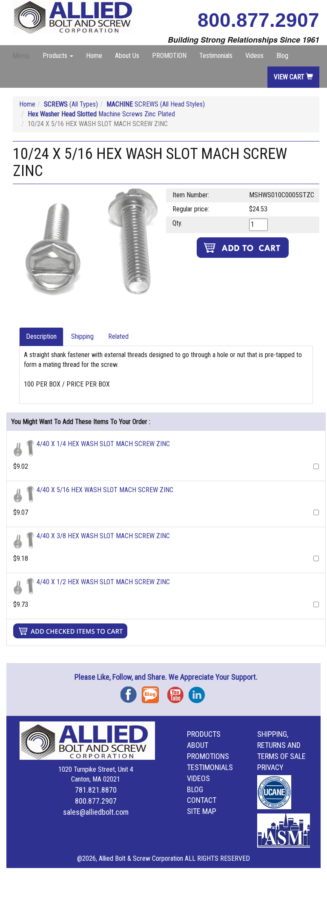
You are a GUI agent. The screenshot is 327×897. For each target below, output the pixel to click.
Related (118, 336)
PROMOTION (169, 56)
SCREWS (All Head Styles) (155, 104)
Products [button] (56, 56)
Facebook (131, 691)
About (197, 745)
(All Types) (71, 104)
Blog (282, 56)
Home (94, 56)
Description (41, 336)
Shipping (82, 336)
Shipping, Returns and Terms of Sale (281, 745)
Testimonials (215, 56)
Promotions (208, 756)
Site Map (201, 811)
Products (204, 734)
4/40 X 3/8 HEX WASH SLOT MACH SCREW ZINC (103, 536)
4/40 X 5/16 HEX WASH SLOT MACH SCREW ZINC (105, 490)
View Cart (290, 77)
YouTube (177, 691)
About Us (127, 56)
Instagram (199, 691)
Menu (21, 55)
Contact (201, 800)
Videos (254, 56)
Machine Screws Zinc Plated (101, 114)
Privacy (270, 767)
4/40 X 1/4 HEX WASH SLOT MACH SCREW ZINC (103, 444)
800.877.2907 (258, 20)
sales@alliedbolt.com (96, 812)
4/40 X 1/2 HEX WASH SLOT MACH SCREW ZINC (103, 582)
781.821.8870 (96, 789)
